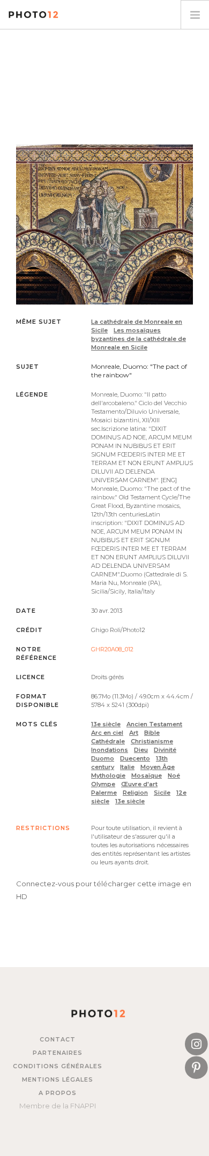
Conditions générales (57, 1066)
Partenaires (58, 1052)
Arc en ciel (107, 732)
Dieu (141, 750)
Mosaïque (146, 775)
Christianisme (152, 741)
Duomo (102, 758)
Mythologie (108, 775)
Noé (174, 775)
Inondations (109, 750)
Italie (127, 767)
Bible (152, 732)
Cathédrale (108, 741)
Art (133, 732)
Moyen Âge (157, 767)
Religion (135, 792)
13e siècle (106, 724)
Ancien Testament (154, 724)
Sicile (162, 792)
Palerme (104, 792)
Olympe (103, 784)
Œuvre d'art (139, 784)
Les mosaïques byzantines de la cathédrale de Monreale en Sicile (138, 338)
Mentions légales (57, 1079)
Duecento (135, 758)
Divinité (165, 750)
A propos (58, 1093)
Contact (58, 1039)
